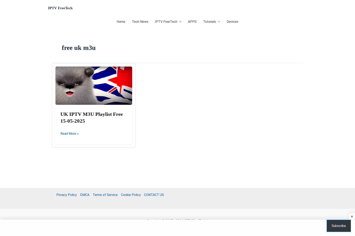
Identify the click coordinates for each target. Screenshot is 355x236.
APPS (192, 22)
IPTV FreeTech (60, 8)
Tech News (140, 22)
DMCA (84, 195)
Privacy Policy (66, 195)
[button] (179, 22)
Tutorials (209, 22)
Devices (232, 22)
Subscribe (339, 226)
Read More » (69, 133)
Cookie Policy (131, 195)
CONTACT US (154, 195)
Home (121, 22)
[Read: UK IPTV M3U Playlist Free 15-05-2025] (93, 86)
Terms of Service (105, 195)
